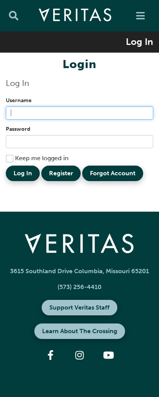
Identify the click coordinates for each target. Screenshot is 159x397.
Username (19, 100)
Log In (139, 41)
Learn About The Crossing (79, 331)
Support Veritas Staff (79, 307)
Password (18, 129)
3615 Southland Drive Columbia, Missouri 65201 (79, 271)
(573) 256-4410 (79, 287)
